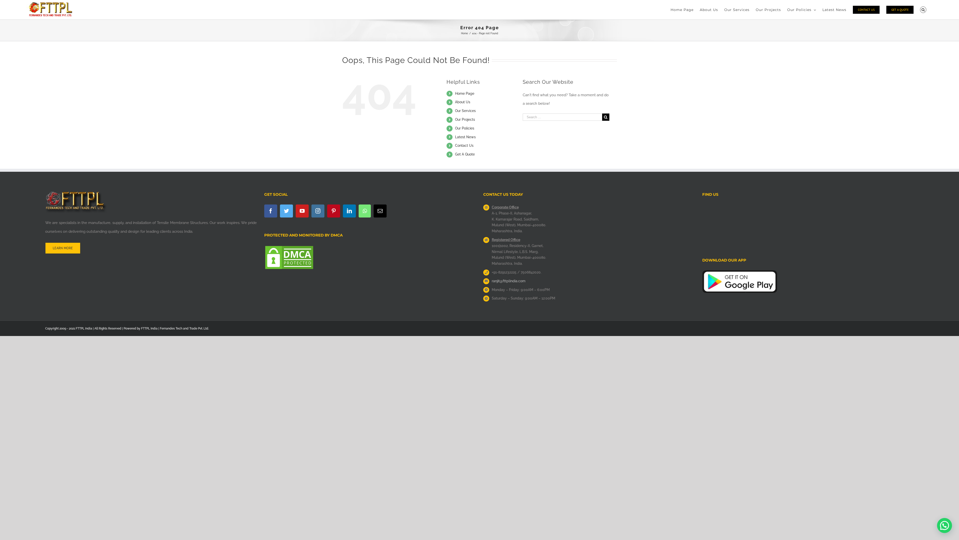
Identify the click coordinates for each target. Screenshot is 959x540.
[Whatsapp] (365, 211)
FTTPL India (149, 328)
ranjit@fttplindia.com (508, 281)
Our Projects (465, 120)
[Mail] (380, 211)
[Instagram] (317, 211)
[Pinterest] (333, 211)
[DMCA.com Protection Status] (289, 249)
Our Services (465, 111)
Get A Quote (465, 154)
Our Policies (464, 128)
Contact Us (464, 146)
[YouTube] (302, 211)
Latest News (465, 137)
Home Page (464, 94)
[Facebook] (270, 211)
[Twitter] (286, 211)
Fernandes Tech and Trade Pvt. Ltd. (184, 328)
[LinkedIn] (349, 211)
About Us (462, 102)
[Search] (923, 10)
